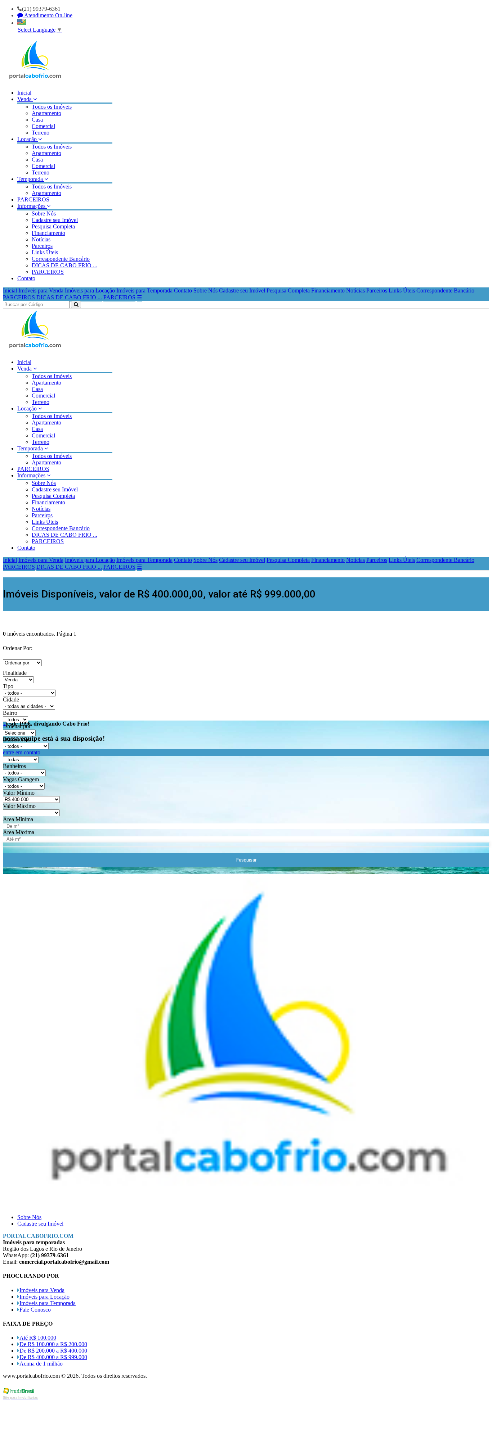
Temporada (30, 179)
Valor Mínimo (19, 793)
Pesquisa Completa (53, 226)
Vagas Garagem (21, 779)
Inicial (24, 93)
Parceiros (42, 246)
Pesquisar (246, 860)
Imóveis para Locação (90, 290)
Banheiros (14, 766)
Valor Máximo (19, 806)
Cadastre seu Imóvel (55, 220)
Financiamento (48, 233)
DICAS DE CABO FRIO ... (64, 265)
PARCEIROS (33, 199)
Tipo (8, 686)
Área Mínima (18, 819)
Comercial (43, 126)
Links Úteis (45, 252)
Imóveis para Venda (40, 290)
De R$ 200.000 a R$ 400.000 (53, 1351)
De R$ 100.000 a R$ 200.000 (53, 1344)
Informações (32, 206)
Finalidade (15, 673)
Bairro (10, 713)
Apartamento (46, 113)
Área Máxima (18, 832)
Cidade (11, 699)
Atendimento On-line (47, 15)
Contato (26, 278)
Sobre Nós (44, 213)
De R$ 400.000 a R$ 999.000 (53, 1357)
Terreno (40, 133)
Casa (37, 120)
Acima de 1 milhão (41, 1364)
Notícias (41, 239)
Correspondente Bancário (61, 259)
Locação (27, 139)
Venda (25, 99)
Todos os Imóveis (52, 107)
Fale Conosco (35, 1310)
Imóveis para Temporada (144, 290)
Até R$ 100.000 (37, 1338)
